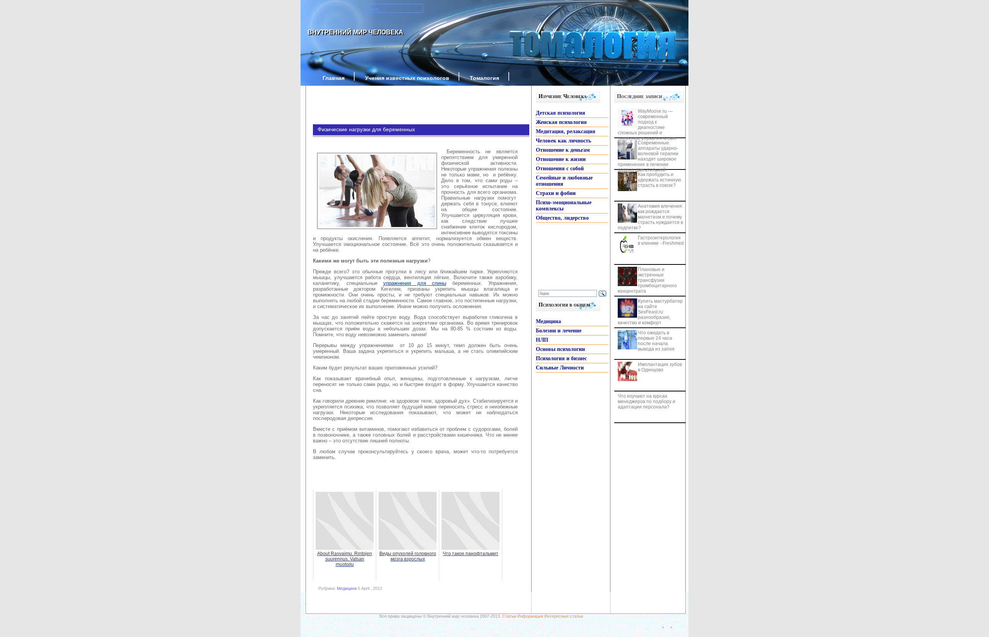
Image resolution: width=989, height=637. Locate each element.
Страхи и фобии (556, 193)
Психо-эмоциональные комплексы (563, 206)
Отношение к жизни (561, 159)
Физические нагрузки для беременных (366, 129)
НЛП (542, 340)
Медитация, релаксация (565, 131)
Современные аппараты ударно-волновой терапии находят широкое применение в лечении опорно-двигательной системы (648, 159)
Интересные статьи (563, 616)
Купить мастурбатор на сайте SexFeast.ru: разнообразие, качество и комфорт (650, 311)
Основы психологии (560, 349)
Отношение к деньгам (563, 150)
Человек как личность (563, 141)
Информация (530, 616)
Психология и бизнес (561, 358)
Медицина (347, 588)
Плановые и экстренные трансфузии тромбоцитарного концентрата (647, 280)
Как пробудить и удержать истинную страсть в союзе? (659, 180)
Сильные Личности (560, 368)
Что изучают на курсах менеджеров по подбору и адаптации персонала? (646, 401)
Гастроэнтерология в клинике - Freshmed (661, 240)
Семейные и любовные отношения (564, 181)
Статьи (509, 616)
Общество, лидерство (562, 218)
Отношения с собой (560, 168)
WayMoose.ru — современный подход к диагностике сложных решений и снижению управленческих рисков (647, 127)
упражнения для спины (414, 283)
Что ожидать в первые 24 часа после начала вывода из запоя (656, 341)
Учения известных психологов (407, 78)
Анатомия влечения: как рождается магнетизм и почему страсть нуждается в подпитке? (650, 216)
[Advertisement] (409, 105)
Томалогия (484, 78)
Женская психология (561, 122)
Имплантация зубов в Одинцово (660, 367)
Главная (334, 78)
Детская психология (560, 113)
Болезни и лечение (558, 331)
